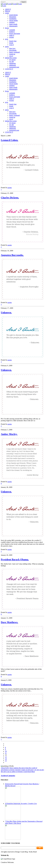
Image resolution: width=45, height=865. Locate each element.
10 (6, 751)
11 (6, 753)
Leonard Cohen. (9, 140)
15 (6, 760)
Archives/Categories (8, 776)
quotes (9, 187)
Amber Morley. (9, 434)
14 (6, 759)
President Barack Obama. (15, 559)
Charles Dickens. (10, 197)
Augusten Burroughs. (12, 255)
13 (6, 757)
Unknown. (6, 312)
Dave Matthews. (9, 622)
